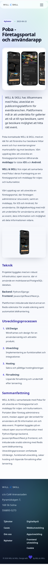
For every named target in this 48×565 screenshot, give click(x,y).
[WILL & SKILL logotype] (10, 5)
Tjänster (8, 521)
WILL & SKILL (40, 558)
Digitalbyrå (33, 521)
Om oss (8, 534)
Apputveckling (34, 534)
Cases (7, 527)
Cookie (30, 548)
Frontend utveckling (32, 541)
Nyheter (7, 21)
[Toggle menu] (41, 5)
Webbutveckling (35, 527)
